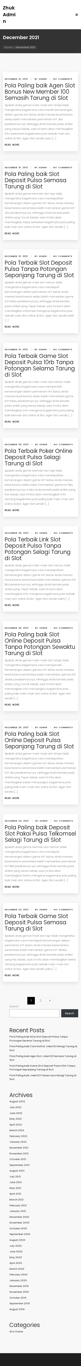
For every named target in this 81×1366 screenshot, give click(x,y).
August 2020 (17, 1240)
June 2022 (15, 1113)
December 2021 (18, 1147)
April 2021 (15, 1194)
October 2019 (17, 1298)
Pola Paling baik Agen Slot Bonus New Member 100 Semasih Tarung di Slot (40, 91)
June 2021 (15, 1182)
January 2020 (18, 1280)
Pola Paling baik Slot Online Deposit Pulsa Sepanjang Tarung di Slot (39, 740)
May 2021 (15, 1188)
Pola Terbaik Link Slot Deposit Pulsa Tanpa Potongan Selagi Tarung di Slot (38, 548)
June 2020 (15, 1251)
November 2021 (19, 1153)
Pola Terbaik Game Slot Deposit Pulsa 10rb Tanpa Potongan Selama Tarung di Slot (40, 365)
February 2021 (18, 1205)
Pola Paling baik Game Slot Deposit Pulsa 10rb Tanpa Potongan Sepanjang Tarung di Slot (42, 1068)
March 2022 (16, 1130)
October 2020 (18, 1228)
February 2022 (18, 1136)
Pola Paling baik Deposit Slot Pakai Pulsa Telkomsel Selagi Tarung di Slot (40, 833)
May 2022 (15, 1119)
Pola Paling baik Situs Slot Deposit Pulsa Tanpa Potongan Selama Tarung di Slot (38, 1038)
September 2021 (19, 1165)
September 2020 (19, 1234)
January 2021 (17, 1211)
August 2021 (16, 1171)
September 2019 (19, 1303)
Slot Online (16, 1331)
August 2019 (16, 1309)
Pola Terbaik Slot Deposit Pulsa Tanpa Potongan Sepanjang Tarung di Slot (39, 269)
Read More (12, 144)
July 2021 (15, 1176)
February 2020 (18, 1274)
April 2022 (15, 1124)
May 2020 (15, 1257)
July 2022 (15, 1107)
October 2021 (17, 1159)
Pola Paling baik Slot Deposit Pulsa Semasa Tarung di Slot (35, 180)
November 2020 (19, 1222)
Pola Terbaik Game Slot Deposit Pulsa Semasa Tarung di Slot (36, 922)
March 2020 (16, 1269)
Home (8, 47)
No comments (62, 78)
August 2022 (17, 1101)
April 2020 (15, 1263)
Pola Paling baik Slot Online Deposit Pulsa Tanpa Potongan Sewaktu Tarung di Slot (40, 643)
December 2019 (18, 1286)
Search (14, 1006)
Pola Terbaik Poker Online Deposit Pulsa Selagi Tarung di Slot (38, 457)
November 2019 (19, 1292)
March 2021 (16, 1199)
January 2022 (18, 1142)
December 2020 (19, 1217)
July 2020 (15, 1246)
